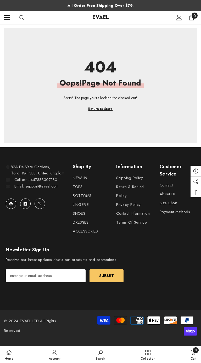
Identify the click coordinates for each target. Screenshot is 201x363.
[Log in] (179, 17)
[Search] (22, 18)
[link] (54, 354)
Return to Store (100, 108)
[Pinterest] (11, 203)
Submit (106, 276)
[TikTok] (25, 203)
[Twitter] (40, 203)
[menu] (7, 17)
